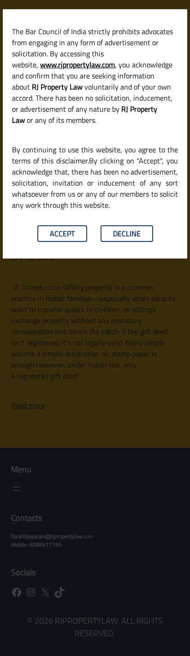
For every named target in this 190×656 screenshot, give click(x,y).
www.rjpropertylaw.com (77, 64)
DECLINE (127, 233)
